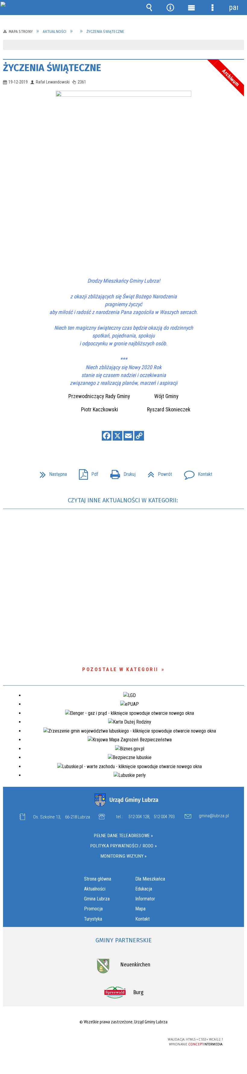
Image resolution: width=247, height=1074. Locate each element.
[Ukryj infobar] (238, 45)
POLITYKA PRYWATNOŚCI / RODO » (123, 846)
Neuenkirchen (135, 964)
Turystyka (93, 919)
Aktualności (94, 889)
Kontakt (195, 472)
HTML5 (110, 1040)
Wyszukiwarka (149, 7)
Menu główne (191, 7)
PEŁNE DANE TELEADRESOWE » (123, 835)
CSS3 (119, 1040)
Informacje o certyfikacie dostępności (47, 1040)
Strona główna (97, 879)
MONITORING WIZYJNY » (124, 856)
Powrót (157, 472)
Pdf (86, 472)
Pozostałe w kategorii (120, 669)
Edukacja (143, 889)
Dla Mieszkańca (150, 879)
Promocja (93, 909)
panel (233, 7)
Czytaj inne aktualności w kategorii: (124, 500)
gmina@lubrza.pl (214, 816)
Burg (138, 992)
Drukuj (120, 472)
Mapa (140, 909)
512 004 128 (138, 816)
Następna (51, 472)
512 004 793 (164, 816)
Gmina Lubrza (97, 899)
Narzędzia (170, 7)
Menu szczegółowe (212, 7)
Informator (145, 899)
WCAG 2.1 (138, 1039)
